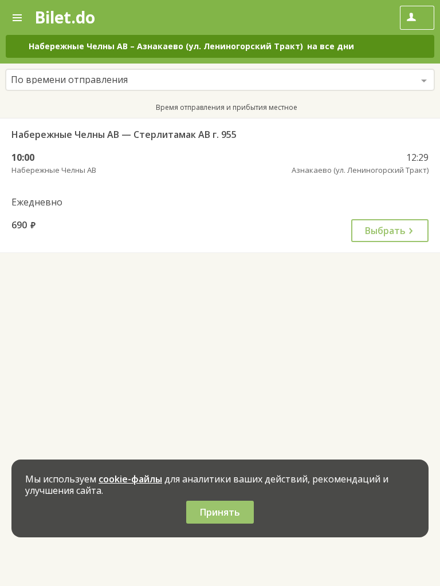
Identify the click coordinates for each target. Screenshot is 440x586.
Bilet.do (64, 17)
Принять (220, 512)
